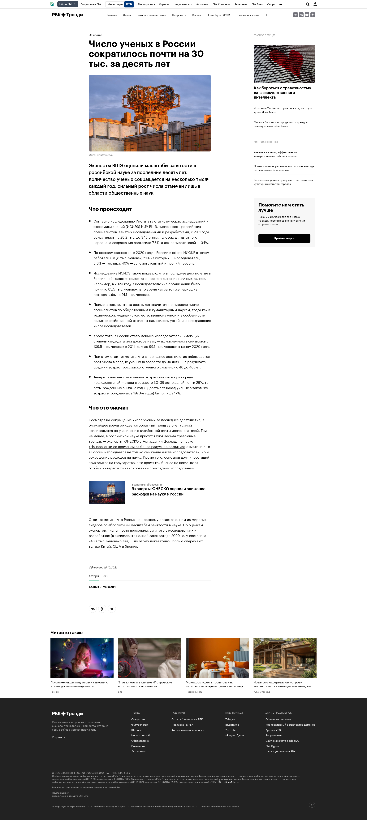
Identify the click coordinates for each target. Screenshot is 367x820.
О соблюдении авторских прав (108, 806)
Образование (140, 740)
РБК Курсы (272, 745)
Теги (105, 576)
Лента (127, 15)
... (280, 4)
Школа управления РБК (281, 751)
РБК (56, 14)
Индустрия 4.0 (140, 735)
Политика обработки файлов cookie (219, 806)
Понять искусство (248, 15)
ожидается (129, 424)
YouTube (230, 729)
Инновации (138, 745)
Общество (95, 34)
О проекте (58, 737)
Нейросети (179, 15)
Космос (197, 15)
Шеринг (136, 729)
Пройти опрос (284, 238)
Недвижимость (194, 691)
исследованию (122, 220)
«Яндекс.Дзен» (234, 735)
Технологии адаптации (151, 15)
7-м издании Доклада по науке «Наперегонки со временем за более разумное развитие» (141, 443)
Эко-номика (138, 751)
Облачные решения (278, 718)
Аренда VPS (273, 729)
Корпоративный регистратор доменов (290, 724)
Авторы (94, 576)
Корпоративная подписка (187, 729)
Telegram (231, 718)
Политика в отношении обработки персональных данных (162, 806)
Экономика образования (147, 484)
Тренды (74, 14)
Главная (112, 15)
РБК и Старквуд (261, 691)
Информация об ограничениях (68, 806)
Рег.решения (274, 735)
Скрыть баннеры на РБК (187, 718)
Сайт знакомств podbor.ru (282, 740)
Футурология (139, 724)
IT (267, 15)
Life (120, 691)
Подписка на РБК (182, 724)
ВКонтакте (232, 724)
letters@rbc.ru (231, 782)
